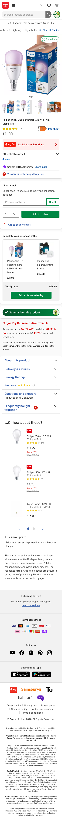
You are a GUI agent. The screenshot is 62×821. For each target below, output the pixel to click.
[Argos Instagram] (49, 653)
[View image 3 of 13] (39, 107)
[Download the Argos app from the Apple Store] (20, 676)
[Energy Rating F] (42, 128)
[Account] (41, 5)
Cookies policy (19, 708)
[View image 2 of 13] (23, 107)
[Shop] (13, 5)
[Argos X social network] (31, 653)
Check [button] (52, 201)
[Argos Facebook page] (22, 653)
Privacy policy (48, 705)
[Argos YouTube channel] (12, 653)
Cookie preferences (42, 708)
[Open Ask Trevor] (56, 14)
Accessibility (14, 705)
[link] (31, 173)
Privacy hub (30, 705)
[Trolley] (56, 5)
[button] (50, 39)
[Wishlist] (49, 5)
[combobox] (23, 14)
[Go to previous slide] (4, 66)
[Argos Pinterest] (40, 653)
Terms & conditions (32, 712)
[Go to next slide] (57, 66)
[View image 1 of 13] (8, 107)
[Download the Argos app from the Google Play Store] (41, 676)
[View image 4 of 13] (54, 107)
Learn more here (31, 605)
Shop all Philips (51, 29)
